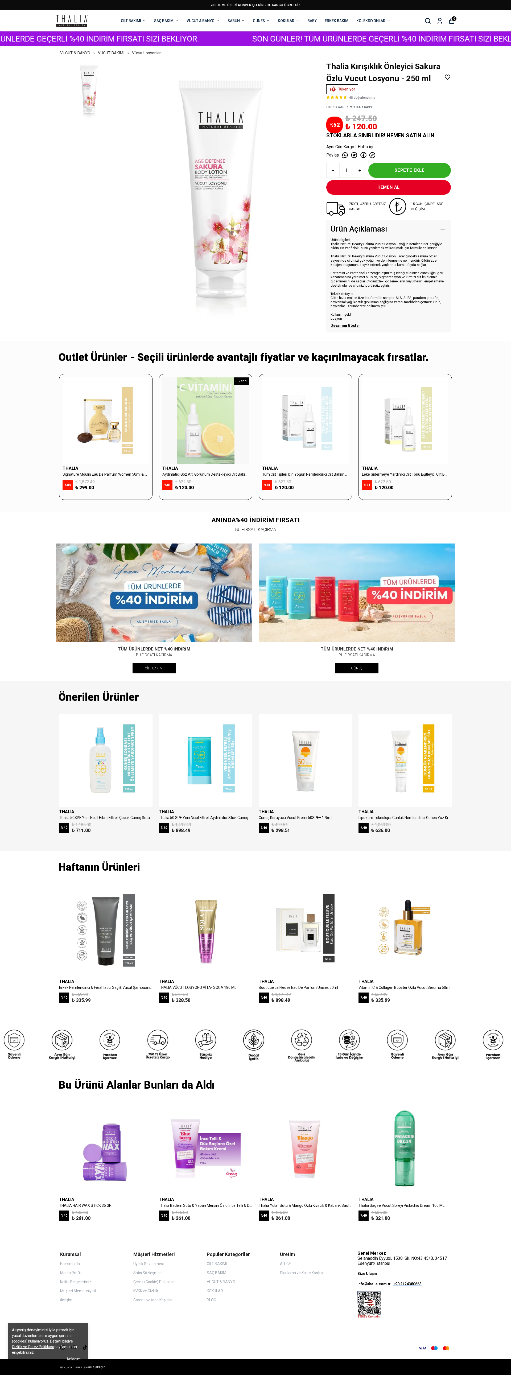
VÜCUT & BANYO (201, 21)
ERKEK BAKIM (336, 21)
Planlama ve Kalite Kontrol (302, 1273)
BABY (312, 21)
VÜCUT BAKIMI (111, 53)
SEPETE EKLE (409, 170)
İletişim (66, 1300)
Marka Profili (70, 1273)
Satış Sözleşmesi (147, 1273)
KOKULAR (286, 21)
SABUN (234, 21)
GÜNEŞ (259, 21)
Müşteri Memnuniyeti (78, 1291)
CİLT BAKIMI (131, 21)
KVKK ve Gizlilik (145, 1291)
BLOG (211, 1300)
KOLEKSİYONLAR (370, 21)
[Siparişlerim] (439, 21)
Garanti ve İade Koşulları (153, 1300)
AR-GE (285, 1264)
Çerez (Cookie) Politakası (154, 1282)
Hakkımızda (70, 1264)
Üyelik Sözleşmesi (148, 1264)
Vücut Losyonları (147, 53)
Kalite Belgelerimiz (75, 1282)
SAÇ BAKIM (164, 21)
